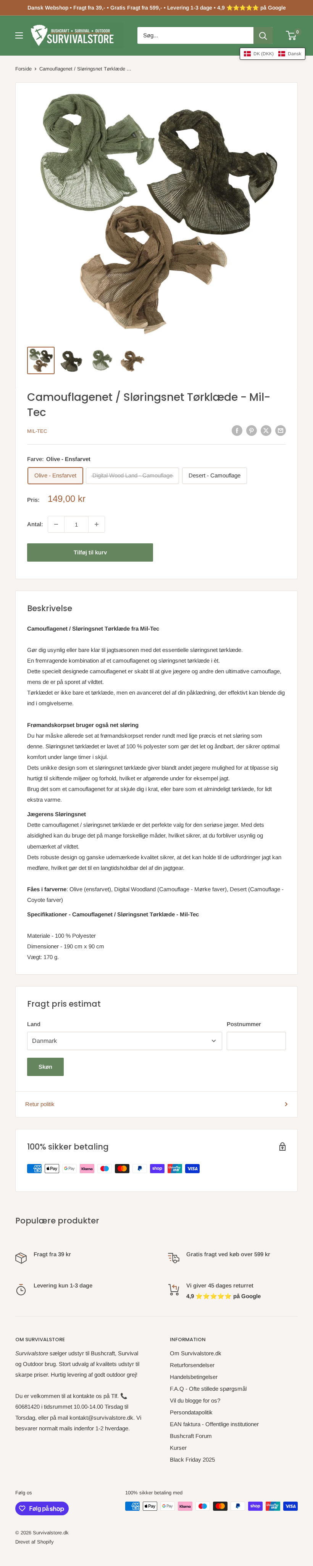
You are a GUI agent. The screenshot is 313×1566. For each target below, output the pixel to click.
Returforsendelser (192, 1365)
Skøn (45, 1066)
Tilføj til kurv (90, 552)
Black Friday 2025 (192, 1459)
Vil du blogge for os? (195, 1400)
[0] (291, 35)
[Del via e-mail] (280, 430)
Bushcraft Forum (191, 1436)
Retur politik (40, 1104)
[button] (272, 53)
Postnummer (244, 1024)
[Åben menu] (19, 35)
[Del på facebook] (237, 430)
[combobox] (195, 35)
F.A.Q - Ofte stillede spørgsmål (208, 1388)
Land (33, 1024)
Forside (23, 69)
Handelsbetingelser (194, 1377)
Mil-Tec (37, 431)
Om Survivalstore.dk (195, 1353)
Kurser (178, 1447)
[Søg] (263, 35)
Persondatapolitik (191, 1412)
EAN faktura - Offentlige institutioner (214, 1424)
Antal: (35, 524)
